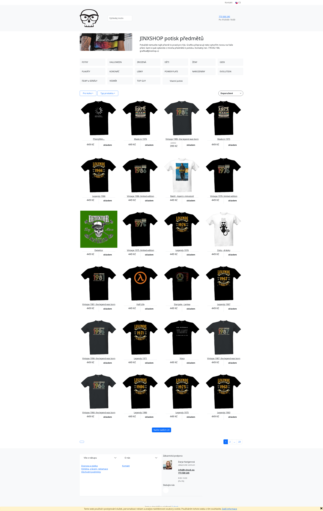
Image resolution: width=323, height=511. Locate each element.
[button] (238, 2)
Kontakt (228, 2)
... (234, 441)
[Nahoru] (82, 442)
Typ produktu (107, 93)
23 (239, 441)
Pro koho (87, 93)
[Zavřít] (321, 508)
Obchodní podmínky (91, 472)
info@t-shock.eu (186, 470)
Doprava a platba (89, 465)
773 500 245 (224, 16)
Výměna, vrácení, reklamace (94, 469)
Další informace (229, 508)
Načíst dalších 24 (161, 430)
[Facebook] (166, 490)
